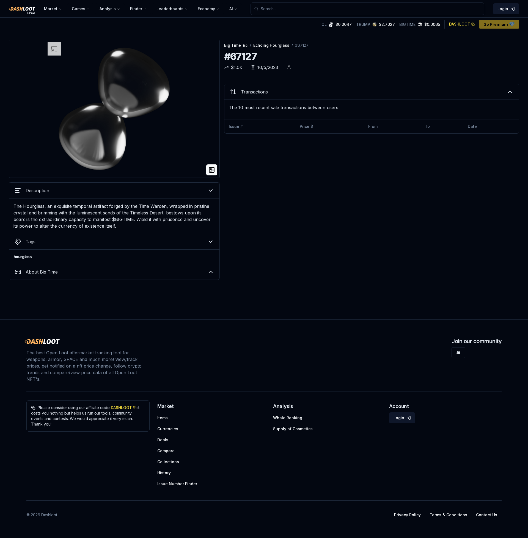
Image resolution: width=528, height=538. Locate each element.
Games (78, 8)
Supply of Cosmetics (293, 428)
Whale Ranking (287, 417)
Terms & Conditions (448, 514)
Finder (136, 8)
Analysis (108, 8)
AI (231, 8)
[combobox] (371, 9)
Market (50, 8)
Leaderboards (169, 8)
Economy (206, 8)
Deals (162, 439)
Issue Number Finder (177, 483)
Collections (168, 461)
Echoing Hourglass (271, 45)
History (164, 472)
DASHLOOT (459, 24)
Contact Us (486, 514)
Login (502, 8)
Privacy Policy (407, 514)
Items (162, 417)
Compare (166, 450)
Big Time (232, 45)
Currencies (167, 428)
